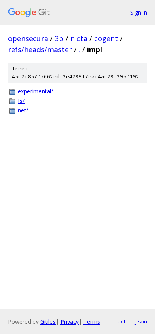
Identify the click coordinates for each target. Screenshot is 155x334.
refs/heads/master (40, 49)
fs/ (21, 100)
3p (59, 38)
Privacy (69, 321)
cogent (106, 38)
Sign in (138, 12)
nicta (78, 38)
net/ (23, 110)
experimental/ (35, 91)
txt (121, 321)
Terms (91, 321)
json (140, 321)
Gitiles (48, 321)
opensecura (28, 38)
